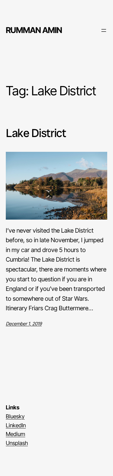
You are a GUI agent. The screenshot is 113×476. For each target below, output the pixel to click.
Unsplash (17, 442)
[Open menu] (103, 30)
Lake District (36, 133)
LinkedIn (16, 425)
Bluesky (15, 416)
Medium (15, 434)
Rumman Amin (34, 30)
